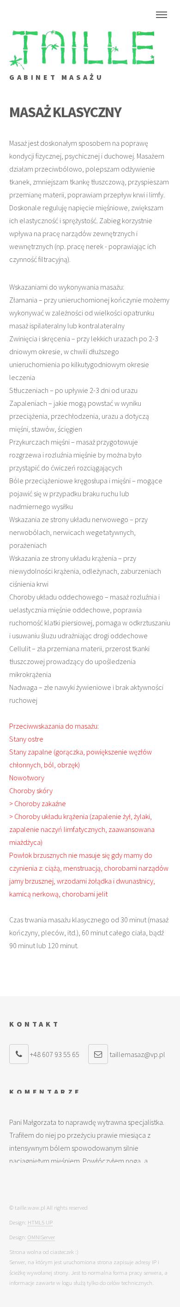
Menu (161, 15)
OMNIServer (41, 1237)
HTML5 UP (40, 1222)
